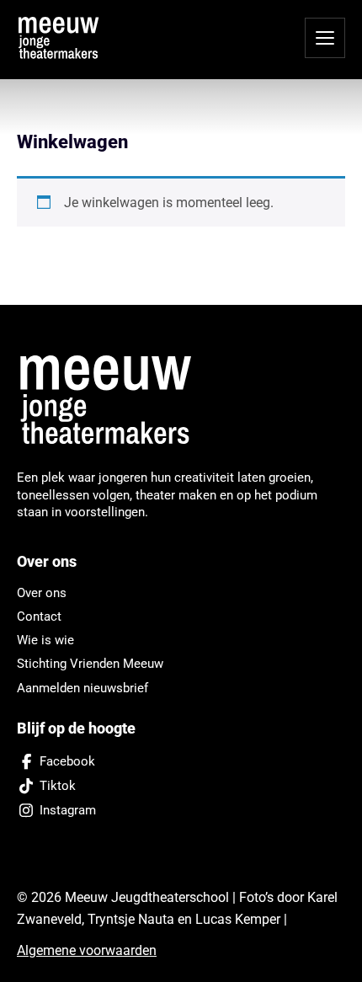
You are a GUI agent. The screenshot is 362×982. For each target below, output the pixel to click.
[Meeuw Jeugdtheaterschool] (115, 400)
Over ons (42, 592)
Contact (39, 616)
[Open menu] (325, 38)
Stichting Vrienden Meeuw (90, 663)
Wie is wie (45, 640)
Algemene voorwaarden (87, 950)
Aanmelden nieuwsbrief (82, 688)
